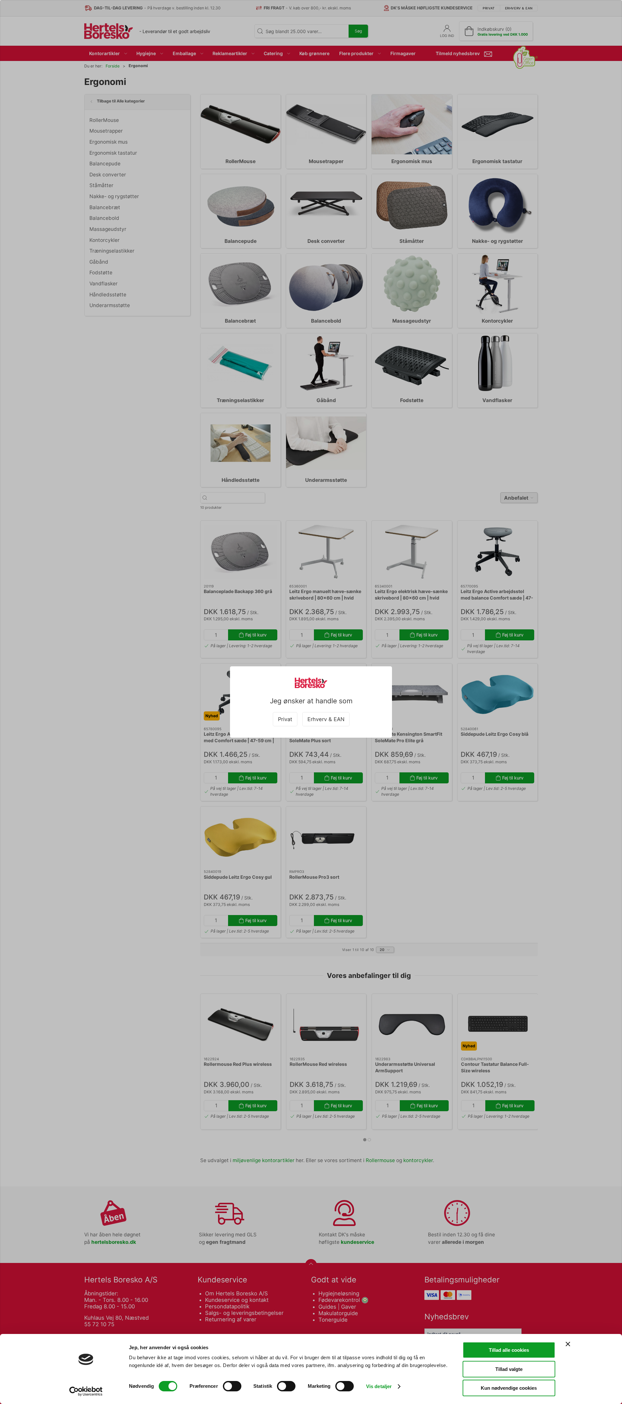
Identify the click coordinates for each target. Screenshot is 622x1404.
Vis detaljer (379, 1386)
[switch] (232, 1386)
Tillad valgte (509, 1369)
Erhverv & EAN (325, 719)
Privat (285, 719)
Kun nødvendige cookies (509, 1388)
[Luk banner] (568, 1344)
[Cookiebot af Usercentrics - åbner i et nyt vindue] (86, 1391)
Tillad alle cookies (509, 1350)
